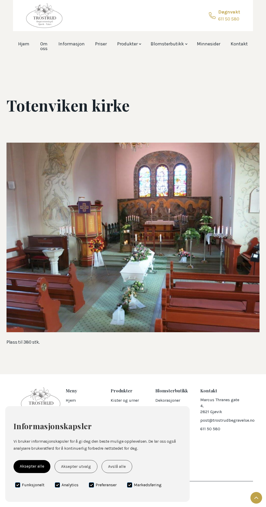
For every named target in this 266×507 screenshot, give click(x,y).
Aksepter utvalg (76, 466)
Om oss (44, 46)
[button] (128, 42)
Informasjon (71, 44)
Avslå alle (117, 466)
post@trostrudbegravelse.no (227, 420)
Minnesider (208, 44)
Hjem (23, 44)
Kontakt (239, 44)
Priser (101, 44)
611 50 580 (210, 428)
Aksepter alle (32, 466)
